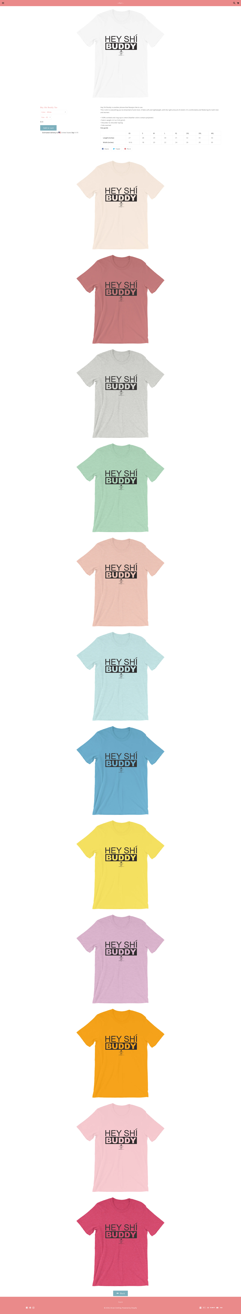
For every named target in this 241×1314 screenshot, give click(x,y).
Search (120, 1302)
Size (42, 117)
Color (43, 112)
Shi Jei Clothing (115, 1308)
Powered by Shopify (129, 1308)
